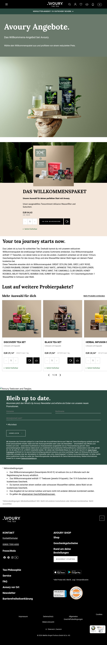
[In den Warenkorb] (36, 360)
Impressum (23, 616)
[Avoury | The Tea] (11, 519)
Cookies (99, 614)
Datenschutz (48, 616)
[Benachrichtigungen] (92, 4)
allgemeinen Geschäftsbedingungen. (38, 494)
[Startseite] (55, 4)
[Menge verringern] (25, 221)
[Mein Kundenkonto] (75, 4)
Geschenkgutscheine (66, 543)
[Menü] (103, 627)
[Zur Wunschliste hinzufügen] (67, 221)
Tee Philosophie (12, 569)
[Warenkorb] (86, 4)
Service (7, 575)
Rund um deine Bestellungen (62, 550)
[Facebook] (5, 557)
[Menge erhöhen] (34, 221)
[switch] (101, 631)
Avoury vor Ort (11, 587)
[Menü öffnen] (6, 4)
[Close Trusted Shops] (103, 635)
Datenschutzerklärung (29, 458)
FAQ (5, 581)
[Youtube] (16, 557)
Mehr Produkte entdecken (94, 296)
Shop (56, 537)
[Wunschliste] (81, 4)
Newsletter (9, 592)
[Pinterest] (8, 557)
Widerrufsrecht (48, 622)
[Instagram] (12, 557)
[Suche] (69, 4)
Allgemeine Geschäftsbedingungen (73, 617)
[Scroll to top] (101, 518)
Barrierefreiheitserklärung (18, 598)
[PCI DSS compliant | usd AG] (76, 592)
